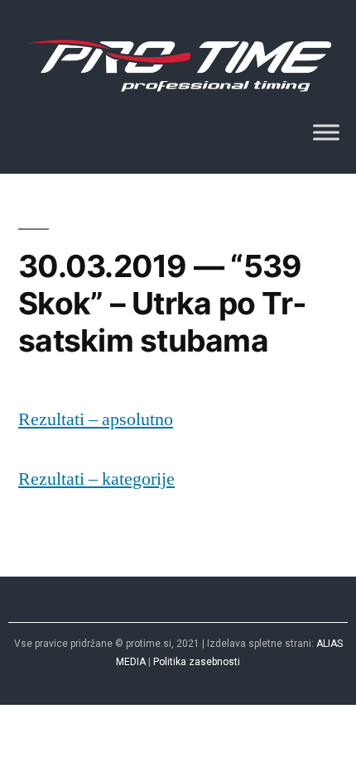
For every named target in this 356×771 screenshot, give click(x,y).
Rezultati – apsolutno (95, 419)
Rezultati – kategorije (96, 479)
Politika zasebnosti (196, 662)
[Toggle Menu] (326, 133)
